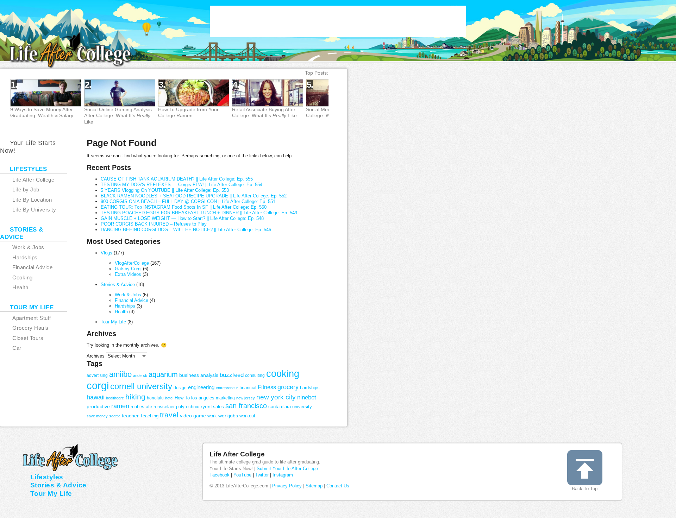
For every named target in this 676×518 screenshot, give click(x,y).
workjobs (228, 415)
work (212, 415)
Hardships (125, 306)
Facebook (219, 475)
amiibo (120, 374)
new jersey (245, 398)
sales (218, 406)
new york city (276, 397)
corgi (98, 385)
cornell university (141, 386)
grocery (288, 387)
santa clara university (290, 406)
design (180, 387)
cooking (282, 373)
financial (247, 387)
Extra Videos (128, 274)
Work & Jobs (128, 294)
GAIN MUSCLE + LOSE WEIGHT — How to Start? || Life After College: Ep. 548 (182, 218)
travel (169, 415)
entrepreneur (227, 388)
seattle (114, 416)
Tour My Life (113, 321)
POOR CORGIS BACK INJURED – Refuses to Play (154, 224)
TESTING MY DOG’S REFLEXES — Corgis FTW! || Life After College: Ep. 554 (181, 184)
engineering (201, 387)
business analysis (198, 375)
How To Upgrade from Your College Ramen (188, 112)
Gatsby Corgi (128, 268)
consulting (255, 375)
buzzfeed (232, 374)
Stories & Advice (118, 284)
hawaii (96, 397)
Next (353, 102)
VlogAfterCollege (132, 263)
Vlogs (106, 252)
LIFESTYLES (28, 169)
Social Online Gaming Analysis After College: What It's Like (118, 115)
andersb (140, 375)
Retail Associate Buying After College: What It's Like (264, 112)
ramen (120, 406)
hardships (310, 387)
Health (121, 311)
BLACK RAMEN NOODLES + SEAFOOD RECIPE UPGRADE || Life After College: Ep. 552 (194, 195)
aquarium (163, 374)
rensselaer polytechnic (176, 406)
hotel (169, 398)
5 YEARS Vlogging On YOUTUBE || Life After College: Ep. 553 (165, 190)
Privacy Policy (287, 485)
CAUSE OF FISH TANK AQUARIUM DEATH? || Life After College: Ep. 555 (177, 179)
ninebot (306, 397)
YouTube (242, 475)
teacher (130, 415)
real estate (141, 406)
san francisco (246, 406)
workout (247, 415)
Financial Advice (131, 300)
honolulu (155, 398)
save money (97, 416)
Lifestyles (46, 477)
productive (98, 406)
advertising (97, 375)
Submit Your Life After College (287, 468)
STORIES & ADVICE (21, 233)
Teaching (149, 415)
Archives (96, 356)
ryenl (206, 406)
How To (182, 397)
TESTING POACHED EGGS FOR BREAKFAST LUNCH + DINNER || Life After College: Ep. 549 (199, 212)
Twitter (262, 475)
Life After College (237, 454)
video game (193, 415)
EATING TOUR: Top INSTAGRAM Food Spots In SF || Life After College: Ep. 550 (184, 207)
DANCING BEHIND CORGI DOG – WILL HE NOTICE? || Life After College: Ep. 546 (186, 229)
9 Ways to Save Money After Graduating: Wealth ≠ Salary (41, 112)
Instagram (283, 475)
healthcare (115, 398)
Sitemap (314, 485)
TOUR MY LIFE (32, 307)
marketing (225, 398)
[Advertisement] (338, 21)
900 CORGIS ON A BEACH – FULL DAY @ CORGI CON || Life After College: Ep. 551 (188, 201)
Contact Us (337, 485)
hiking (135, 397)
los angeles (202, 397)
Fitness (267, 387)
